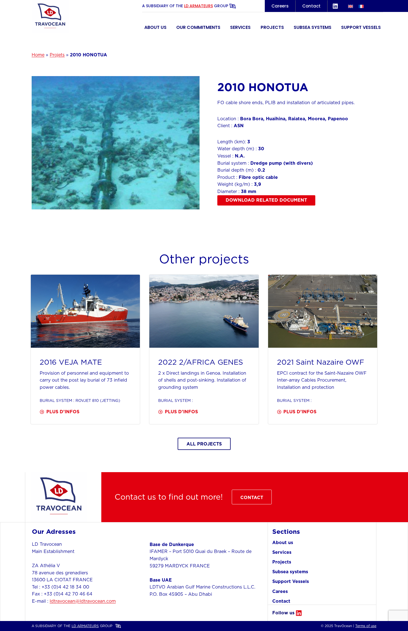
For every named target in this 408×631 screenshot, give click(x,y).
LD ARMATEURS (198, 6)
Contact (311, 6)
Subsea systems (312, 27)
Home (38, 55)
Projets (57, 55)
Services (240, 27)
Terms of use (365, 626)
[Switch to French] (361, 6)
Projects (272, 27)
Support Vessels (361, 27)
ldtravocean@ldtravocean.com (83, 601)
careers (280, 6)
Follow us (283, 613)
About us (155, 27)
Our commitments (198, 27)
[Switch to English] (350, 6)
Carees (280, 591)
